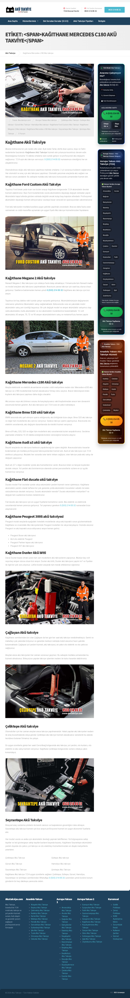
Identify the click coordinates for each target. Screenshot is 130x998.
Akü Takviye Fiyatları (83, 21)
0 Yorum (21, 134)
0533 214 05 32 (114, 10)
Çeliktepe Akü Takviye (70, 120)
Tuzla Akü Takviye (38, 933)
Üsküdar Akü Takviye (39, 939)
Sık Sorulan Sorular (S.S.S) (55, 21)
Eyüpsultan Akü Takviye (91, 908)
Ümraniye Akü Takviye (40, 936)
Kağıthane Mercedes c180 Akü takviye (42, 129)
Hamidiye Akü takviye (40, 125)
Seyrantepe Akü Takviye (68, 129)
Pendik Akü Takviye (38, 922)
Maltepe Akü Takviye (39, 919)
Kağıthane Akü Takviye (25, 142)
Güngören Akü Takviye (91, 919)
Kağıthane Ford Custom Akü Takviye (64, 125)
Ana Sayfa (13, 21)
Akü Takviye (104, 85)
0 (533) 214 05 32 (52, 159)
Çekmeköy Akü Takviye (40, 910)
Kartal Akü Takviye (38, 916)
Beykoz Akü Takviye (39, 908)
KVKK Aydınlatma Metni (117, 919)
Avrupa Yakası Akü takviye (46, 120)
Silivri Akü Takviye (89, 933)
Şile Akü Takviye (37, 930)
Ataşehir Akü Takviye (39, 905)
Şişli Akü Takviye (88, 939)
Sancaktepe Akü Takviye (41, 925)
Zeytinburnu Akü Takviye (92, 942)
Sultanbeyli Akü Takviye (40, 928)
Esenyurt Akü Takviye (90, 905)
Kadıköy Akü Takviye (39, 913)
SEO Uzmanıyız (119, 992)
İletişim (101, 21)
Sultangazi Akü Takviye (91, 936)
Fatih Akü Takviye (89, 910)
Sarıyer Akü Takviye (90, 930)
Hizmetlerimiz (29, 21)
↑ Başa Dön (116, 125)
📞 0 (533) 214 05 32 (111, 115)
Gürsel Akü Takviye (22, 125)
